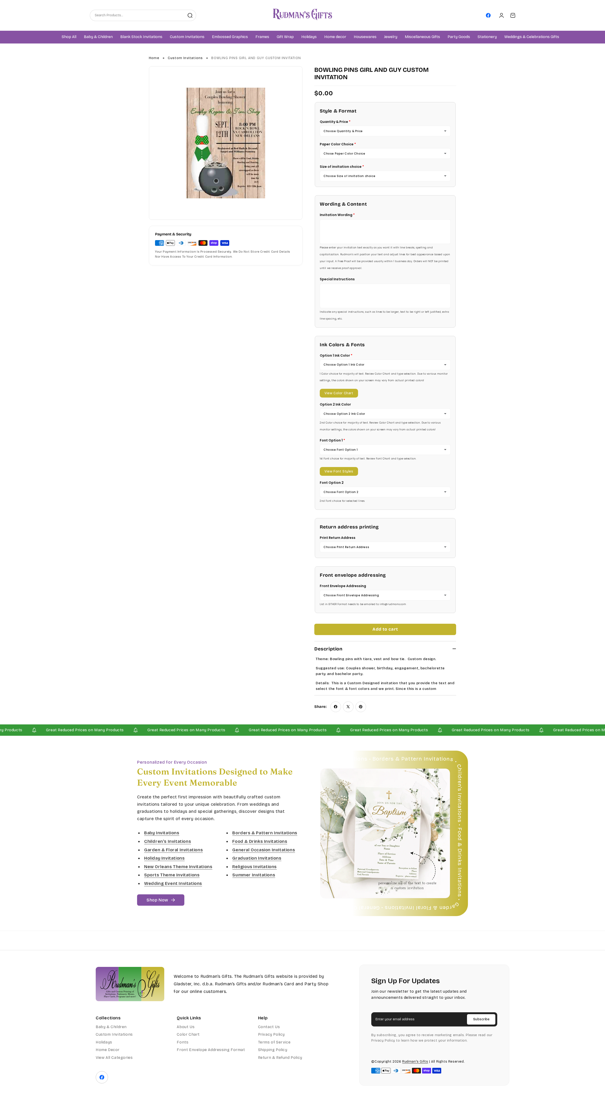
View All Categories (114, 1057)
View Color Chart (338, 393)
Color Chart (188, 1034)
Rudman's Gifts (415, 1062)
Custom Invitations (185, 58)
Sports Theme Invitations (171, 875)
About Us (185, 1027)
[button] (98, 37)
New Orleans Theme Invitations (178, 866)
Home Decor (108, 1049)
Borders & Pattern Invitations (264, 833)
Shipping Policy (272, 1049)
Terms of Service (274, 1042)
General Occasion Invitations (263, 850)
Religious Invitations (254, 866)
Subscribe (481, 1019)
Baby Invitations (161, 833)
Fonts (182, 1042)
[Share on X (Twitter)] (348, 706)
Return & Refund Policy (280, 1057)
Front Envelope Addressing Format (211, 1049)
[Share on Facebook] (335, 706)
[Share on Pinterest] (360, 706)
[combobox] (137, 15)
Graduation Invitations (256, 858)
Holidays (104, 1042)
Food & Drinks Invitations (259, 841)
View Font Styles (338, 471)
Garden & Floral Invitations (173, 850)
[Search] (190, 15)
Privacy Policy (271, 1034)
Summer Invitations (253, 875)
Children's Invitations (167, 841)
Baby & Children (111, 1027)
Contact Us (269, 1027)
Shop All (69, 37)
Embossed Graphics (230, 37)
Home (154, 58)
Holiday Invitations (164, 858)
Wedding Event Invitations (173, 883)
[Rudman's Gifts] (130, 984)
